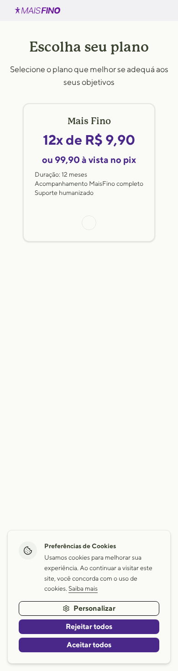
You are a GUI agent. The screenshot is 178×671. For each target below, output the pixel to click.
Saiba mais (83, 588)
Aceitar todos (89, 644)
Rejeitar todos (89, 626)
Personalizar (94, 608)
